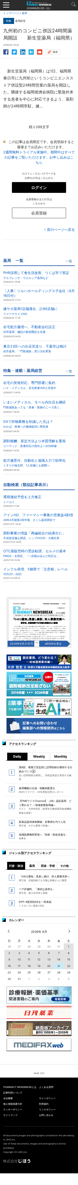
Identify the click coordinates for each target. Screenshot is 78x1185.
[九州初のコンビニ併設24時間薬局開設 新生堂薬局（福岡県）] (31, 51)
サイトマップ (10, 1115)
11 (29, 959)
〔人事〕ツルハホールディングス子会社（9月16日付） (39, 293)
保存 (55, 52)
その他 (64, 865)
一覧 (69, 261)
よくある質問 (46, 1087)
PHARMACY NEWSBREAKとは (19, 1087)
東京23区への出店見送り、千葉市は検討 (35, 348)
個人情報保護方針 (12, 1103)
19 (38, 966)
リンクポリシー (47, 1109)
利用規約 (44, 1103)
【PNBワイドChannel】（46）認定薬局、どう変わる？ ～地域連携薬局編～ (45, 806)
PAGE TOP (39, 1073)
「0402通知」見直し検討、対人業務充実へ (44, 878)
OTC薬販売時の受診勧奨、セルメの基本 (34, 553)
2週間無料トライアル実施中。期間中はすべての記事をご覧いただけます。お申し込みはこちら (39, 157)
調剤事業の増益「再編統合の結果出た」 (34, 535)
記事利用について (12, 1092)
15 (68, 959)
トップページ (11, 13)
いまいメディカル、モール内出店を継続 (34, 404)
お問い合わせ (46, 1115)
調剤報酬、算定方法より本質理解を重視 (34, 443)
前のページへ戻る (61, 229)
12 (38, 959)
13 (48, 959)
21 (58, 966)
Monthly (60, 756)
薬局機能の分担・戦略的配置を (41, 790)
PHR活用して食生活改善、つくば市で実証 (36, 275)
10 (19, 959)
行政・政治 (16, 865)
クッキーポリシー (12, 1109)
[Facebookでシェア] (5, 51)
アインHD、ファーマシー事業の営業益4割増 (38, 517)
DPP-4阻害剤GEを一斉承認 (35, 903)
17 (19, 966)
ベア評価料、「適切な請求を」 (37, 891)
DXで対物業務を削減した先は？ (28, 423)
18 (29, 966)
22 (68, 966)
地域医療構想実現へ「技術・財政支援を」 (43, 836)
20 (48, 966)
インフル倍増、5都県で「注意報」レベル (35, 571)
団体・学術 (48, 865)
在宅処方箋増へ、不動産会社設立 (29, 329)
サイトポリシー (47, 1098)
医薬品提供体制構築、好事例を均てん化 (42, 823)
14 (58, 959)
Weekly (39, 756)
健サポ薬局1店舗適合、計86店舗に (30, 311)
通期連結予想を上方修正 (22, 499)
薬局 (24, 13)
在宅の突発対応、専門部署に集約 (29, 385)
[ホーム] (39, 3)
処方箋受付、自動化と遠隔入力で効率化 (34, 462)
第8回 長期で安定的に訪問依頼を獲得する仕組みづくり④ (45, 773)
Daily (17, 756)
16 (9, 966)
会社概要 (8, 1098)
